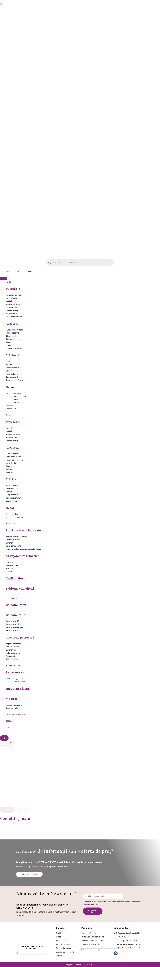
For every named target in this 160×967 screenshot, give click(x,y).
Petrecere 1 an (16, 672)
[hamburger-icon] (3, 278)
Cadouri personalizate (15, 714)
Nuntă (8, 282)
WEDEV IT (91, 964)
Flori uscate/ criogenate (23, 530)
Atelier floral (11, 523)
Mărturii (12, 355)
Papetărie (13, 289)
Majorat (11, 699)
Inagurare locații (18, 689)
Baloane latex (16, 605)
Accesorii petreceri (20, 637)
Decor (10, 387)
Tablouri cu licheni (20, 588)
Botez (8, 415)
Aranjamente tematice (22, 556)
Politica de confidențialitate (119, 902)
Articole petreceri (13, 598)
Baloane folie (15, 615)
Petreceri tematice (14, 665)
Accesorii (12, 323)
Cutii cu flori (15, 578)
